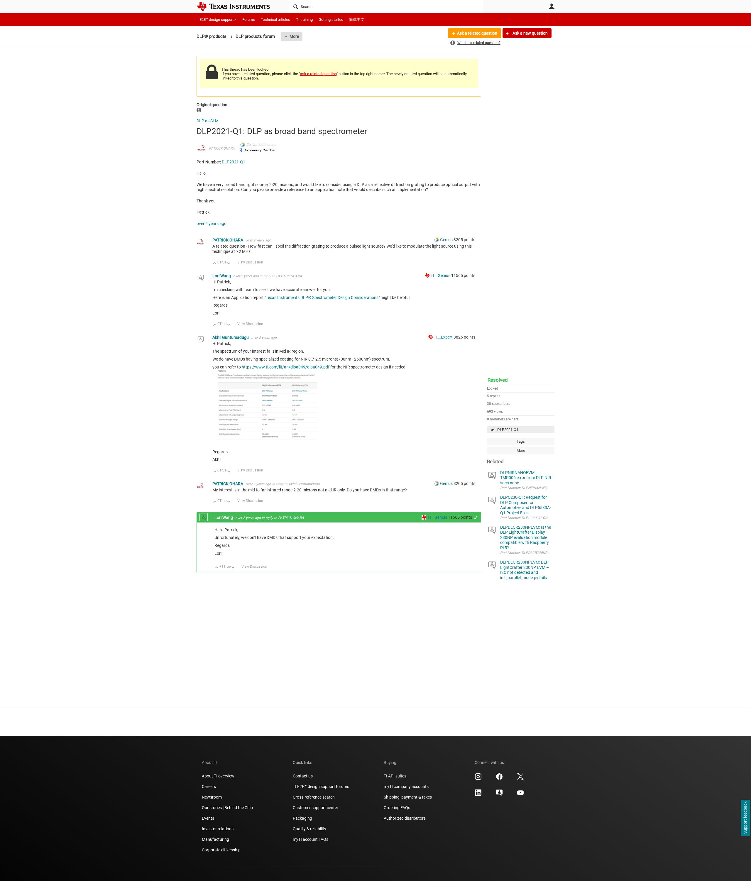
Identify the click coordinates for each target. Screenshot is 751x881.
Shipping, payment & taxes (408, 797)
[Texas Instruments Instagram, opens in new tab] (478, 778)
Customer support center (315, 807)
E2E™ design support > (217, 19)
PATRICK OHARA (222, 148)
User (551, 6)
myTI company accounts (406, 786)
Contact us (303, 776)
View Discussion (250, 262)
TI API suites (395, 776)
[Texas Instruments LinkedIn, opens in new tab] (478, 794)
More (294, 36)
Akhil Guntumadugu (231, 337)
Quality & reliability (309, 828)
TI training (304, 19)
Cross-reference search (314, 797)
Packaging (302, 818)
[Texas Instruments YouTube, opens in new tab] (520, 794)
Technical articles (275, 19)
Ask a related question (477, 33)
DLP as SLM (208, 121)
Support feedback (745, 818)
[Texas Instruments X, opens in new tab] (520, 778)
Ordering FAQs (397, 807)
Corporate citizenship (221, 850)
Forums (248, 19)
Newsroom (212, 797)
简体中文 (356, 19)
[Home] (238, 6)
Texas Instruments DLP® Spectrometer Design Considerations (322, 297)
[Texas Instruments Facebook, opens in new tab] (499, 778)
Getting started (331, 19)
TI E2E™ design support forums (321, 786)
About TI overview (218, 776)
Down (228, 263)
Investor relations (218, 828)
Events (208, 818)
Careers (209, 786)
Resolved (498, 380)
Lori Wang (222, 275)
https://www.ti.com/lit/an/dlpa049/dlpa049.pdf (285, 367)
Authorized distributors (405, 818)
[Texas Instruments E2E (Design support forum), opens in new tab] (499, 794)
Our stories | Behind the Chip (227, 807)
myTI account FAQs (310, 839)
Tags (521, 441)
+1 (475, 517)
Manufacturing (215, 839)
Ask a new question (530, 33)
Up (214, 263)
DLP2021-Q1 (507, 429)
